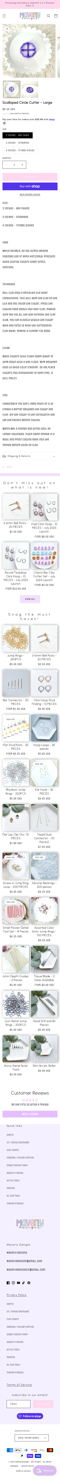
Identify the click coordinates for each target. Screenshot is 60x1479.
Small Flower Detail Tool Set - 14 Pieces (16, 929)
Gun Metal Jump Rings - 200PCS (16, 1022)
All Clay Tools (13, 1195)
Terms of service (23, 1471)
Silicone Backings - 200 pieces (44, 884)
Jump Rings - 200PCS (15, 657)
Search (10, 1134)
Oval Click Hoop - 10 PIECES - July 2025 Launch (44, 527)
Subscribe (43, 1404)
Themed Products (15, 1203)
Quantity (6, 158)
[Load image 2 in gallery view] (30, 89)
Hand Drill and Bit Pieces (44, 1022)
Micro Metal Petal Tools (15, 1067)
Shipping (6, 114)
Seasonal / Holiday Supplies (20, 1157)
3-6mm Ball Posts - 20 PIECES (16, 524)
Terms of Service (19, 1384)
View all (30, 599)
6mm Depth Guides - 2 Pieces (16, 978)
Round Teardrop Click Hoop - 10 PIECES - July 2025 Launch (16, 578)
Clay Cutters (13, 1150)
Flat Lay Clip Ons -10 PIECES (15, 836)
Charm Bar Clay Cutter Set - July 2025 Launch (44, 576)
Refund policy (28, 1466)
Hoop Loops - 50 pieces (44, 746)
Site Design (36, 1462)
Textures (11, 1188)
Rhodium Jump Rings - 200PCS (16, 791)
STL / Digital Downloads (18, 1142)
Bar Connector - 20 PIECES (16, 702)
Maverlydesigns (22, 1462)
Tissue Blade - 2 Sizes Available (44, 978)
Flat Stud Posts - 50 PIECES (15, 746)
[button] (4, 16)
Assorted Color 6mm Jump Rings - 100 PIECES (44, 931)
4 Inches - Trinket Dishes (20, 150)
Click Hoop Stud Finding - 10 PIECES (44, 702)
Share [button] (9, 467)
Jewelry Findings (15, 1173)
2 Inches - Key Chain (17, 135)
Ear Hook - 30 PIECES (44, 791)
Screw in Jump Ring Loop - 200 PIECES (16, 884)
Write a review (30, 1114)
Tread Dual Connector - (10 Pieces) (44, 838)
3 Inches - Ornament (17, 142)
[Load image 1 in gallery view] (11, 89)
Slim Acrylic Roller (44, 1065)
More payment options (30, 194)
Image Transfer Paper (17, 1165)
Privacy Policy (17, 1294)
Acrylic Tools (13, 1180)
